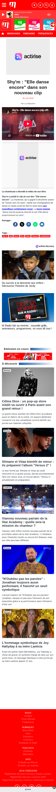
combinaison (45, 236)
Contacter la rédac (28, 742)
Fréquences (45, 33)
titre (22, 236)
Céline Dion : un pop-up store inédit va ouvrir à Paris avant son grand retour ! (26, 404)
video (28, 236)
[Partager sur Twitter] (21, 225)
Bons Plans (28, 730)
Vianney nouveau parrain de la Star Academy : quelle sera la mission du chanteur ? (24, 522)
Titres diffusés (28, 719)
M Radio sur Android (28, 765)
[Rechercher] (46, 5)
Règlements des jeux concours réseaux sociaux (28, 773)
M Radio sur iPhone (28, 762)
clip (10, 236)
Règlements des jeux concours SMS (28, 777)
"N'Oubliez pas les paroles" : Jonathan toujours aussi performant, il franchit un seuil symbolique (24, 584)
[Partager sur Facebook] (15, 225)
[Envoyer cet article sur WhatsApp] (35, 225)
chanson (35, 236)
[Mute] (49, 15)
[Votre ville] (34, 5)
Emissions (29, 33)
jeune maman (43, 209)
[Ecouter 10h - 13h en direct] (28, 356)
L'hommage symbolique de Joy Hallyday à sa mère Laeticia (25, 644)
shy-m (5, 236)
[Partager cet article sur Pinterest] (28, 225)
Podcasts (28, 751)
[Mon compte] (52, 5)
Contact (28, 716)
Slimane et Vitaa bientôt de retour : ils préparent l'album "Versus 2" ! (28, 463)
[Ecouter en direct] (40, 5)
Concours (28, 739)
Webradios (13, 33)
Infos (28, 733)
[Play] (3, 14)
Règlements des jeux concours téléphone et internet (28, 780)
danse (16, 236)
